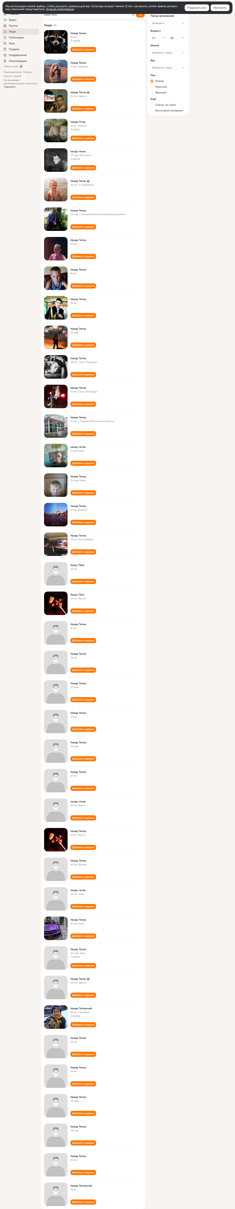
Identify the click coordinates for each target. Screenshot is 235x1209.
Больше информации (60, 9)
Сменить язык (11, 66)
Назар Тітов (77, 122)
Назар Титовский (81, 1008)
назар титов (78, 151)
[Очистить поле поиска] (133, 14)
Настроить (220, 7)
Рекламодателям (13, 72)
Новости (8, 76)
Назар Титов (78, 33)
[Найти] (140, 15)
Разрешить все (197, 7)
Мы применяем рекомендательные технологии (20, 83)
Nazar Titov (77, 565)
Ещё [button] (16, 76)
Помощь (27, 72)
